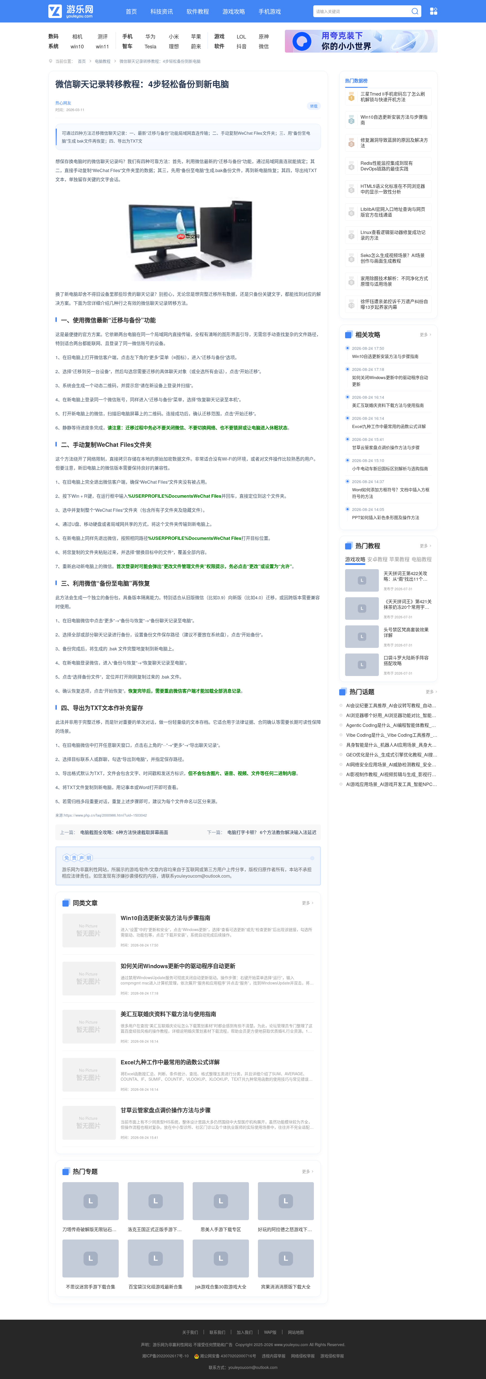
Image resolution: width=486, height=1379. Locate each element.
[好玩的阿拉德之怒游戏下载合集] (286, 1201)
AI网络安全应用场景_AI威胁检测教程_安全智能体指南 (392, 764)
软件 (219, 46)
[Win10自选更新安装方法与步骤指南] (89, 930)
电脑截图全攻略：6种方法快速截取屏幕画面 (124, 832)
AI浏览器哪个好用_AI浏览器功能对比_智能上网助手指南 (392, 715)
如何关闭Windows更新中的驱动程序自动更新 (390, 380)
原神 (264, 36)
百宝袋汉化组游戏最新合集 (156, 1286)
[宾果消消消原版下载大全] (286, 1258)
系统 (53, 46)
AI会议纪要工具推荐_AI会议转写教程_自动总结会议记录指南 (392, 705)
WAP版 (270, 1332)
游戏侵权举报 (332, 1355)
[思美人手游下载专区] (221, 1201)
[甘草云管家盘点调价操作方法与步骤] (89, 1123)
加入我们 (245, 1332)
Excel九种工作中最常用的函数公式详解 (389, 426)
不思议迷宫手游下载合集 (90, 1286)
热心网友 (63, 102)
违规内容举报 (273, 1355)
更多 (306, 902)
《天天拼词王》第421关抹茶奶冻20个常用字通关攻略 (408, 604)
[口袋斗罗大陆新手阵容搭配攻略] (362, 665)
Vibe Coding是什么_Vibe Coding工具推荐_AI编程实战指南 (392, 735)
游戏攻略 (233, 11)
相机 (77, 36)
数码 (53, 36)
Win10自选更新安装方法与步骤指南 (385, 356)
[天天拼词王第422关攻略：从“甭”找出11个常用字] (362, 580)
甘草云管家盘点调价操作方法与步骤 (386, 447)
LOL (241, 36)
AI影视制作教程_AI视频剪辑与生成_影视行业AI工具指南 (392, 774)
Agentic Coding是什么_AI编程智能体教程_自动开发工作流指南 (392, 725)
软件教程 (197, 11)
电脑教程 (103, 61)
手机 (127, 36)
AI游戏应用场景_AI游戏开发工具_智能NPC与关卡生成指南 (392, 784)
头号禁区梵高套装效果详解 (406, 632)
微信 (264, 46)
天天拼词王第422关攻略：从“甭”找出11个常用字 (406, 576)
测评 (103, 36)
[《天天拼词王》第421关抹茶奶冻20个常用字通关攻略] (362, 608)
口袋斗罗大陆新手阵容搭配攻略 (406, 660)
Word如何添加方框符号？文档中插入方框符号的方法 (390, 492)
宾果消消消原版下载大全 (285, 1286)
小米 (174, 36)
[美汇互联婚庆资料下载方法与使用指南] (89, 1027)
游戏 (219, 36)
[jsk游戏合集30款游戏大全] (221, 1258)
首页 (131, 11)
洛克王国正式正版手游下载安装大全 (156, 1229)
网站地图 (296, 1332)
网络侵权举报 (303, 1355)
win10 (77, 46)
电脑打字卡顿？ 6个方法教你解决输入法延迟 (271, 832)
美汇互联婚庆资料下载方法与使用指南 (388, 405)
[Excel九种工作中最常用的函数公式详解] (89, 1075)
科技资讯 (161, 11)
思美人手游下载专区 (221, 1229)
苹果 (196, 36)
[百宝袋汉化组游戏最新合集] (156, 1258)
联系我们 (217, 1332)
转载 (314, 106)
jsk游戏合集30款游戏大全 (220, 1286)
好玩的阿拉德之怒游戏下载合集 (286, 1229)
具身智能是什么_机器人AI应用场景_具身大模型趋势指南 (392, 745)
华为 (150, 36)
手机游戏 (269, 11)
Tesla (150, 46)
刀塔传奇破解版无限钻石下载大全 (90, 1229)
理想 (174, 46)
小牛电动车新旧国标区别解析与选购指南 (390, 468)
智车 (127, 46)
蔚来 (196, 46)
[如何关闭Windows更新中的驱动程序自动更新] (89, 978)
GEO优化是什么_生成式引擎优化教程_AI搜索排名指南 (392, 754)
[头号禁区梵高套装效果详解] (362, 636)
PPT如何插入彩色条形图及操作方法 (385, 517)
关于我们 (190, 1332)
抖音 (242, 46)
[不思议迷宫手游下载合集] (90, 1258)
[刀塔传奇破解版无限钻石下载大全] (90, 1201)
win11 (102, 46)
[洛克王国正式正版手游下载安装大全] (156, 1201)
